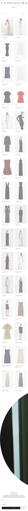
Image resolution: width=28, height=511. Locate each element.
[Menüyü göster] (1, 3)
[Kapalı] (26, 395)
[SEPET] (25, 3)
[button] (4, 3)
